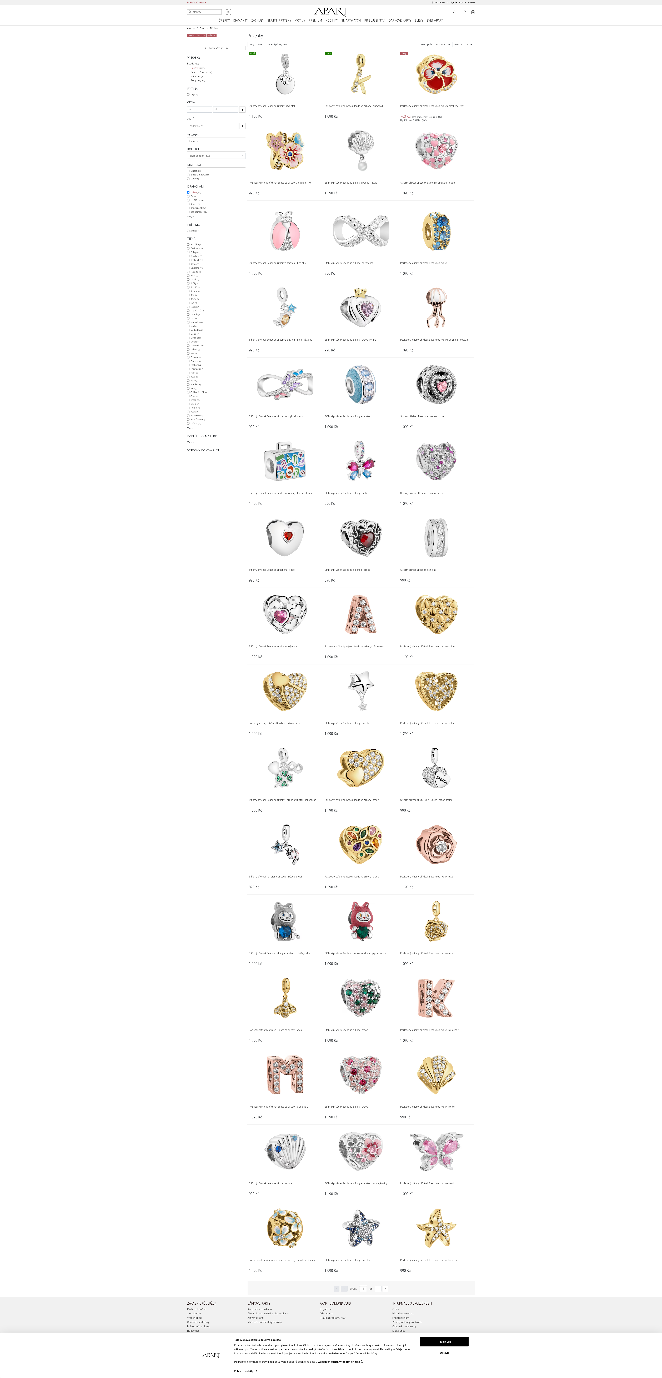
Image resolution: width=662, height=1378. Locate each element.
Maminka (196, 322)
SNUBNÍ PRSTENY (279, 20)
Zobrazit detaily (243, 1371)
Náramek (197, 76)
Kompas (195, 291)
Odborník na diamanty (404, 1326)
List (193, 318)
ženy (194, 230)
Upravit (444, 1352)
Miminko (195, 337)
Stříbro (195, 171)
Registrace (326, 1309)
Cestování (196, 248)
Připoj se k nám (400, 1317)
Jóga (194, 275)
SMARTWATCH (351, 20)
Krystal (195, 204)
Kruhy (194, 299)
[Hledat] (190, 12)
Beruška (195, 244)
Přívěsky (198, 68)
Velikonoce (196, 415)
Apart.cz (191, 28)
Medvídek (196, 330)
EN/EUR (462, 2)
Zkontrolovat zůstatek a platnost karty (268, 1313)
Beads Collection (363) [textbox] (199, 156)
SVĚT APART (435, 20)
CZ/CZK (453, 2)
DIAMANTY (240, 20)
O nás (395, 1309)
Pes (193, 353)
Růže (194, 376)
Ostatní (195, 178)
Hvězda (195, 271)
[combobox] (216, 156)
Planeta (195, 361)
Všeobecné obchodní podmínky (265, 1322)
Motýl (194, 341)
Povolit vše (444, 1341)
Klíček (194, 279)
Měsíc (194, 334)
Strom (194, 404)
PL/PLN (471, 2)
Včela (194, 411)
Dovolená (196, 267)
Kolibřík (195, 287)
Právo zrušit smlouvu (198, 1326)
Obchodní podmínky (198, 1322)
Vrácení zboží (194, 1317)
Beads (202, 28)
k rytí (194, 94)
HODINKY (331, 20)
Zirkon (195, 192)
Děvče (194, 264)
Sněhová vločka (199, 392)
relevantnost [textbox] (440, 44)
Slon (193, 388)
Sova (194, 396)
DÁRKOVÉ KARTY (400, 20)
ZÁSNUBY (257, 20)
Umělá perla (197, 200)
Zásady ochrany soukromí (407, 1322)
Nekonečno (197, 345)
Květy (194, 306)
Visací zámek (198, 419)
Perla (194, 196)
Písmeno (196, 357)
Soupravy (198, 80)
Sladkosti (196, 384)
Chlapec (195, 252)
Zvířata (195, 423)
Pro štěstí (196, 369)
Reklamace (193, 1330)
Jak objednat (194, 1313)
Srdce (194, 400)
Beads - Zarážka (201, 72)
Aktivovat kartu (256, 1317)
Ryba (194, 380)
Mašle (194, 326)
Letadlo (195, 314)
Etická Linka (398, 1330)
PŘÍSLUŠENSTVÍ (374, 20)
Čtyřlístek (196, 260)
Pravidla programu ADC (332, 1317)
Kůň (193, 302)
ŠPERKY (224, 20)
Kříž (193, 295)
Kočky (194, 283)
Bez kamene (198, 212)
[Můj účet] (454, 11)
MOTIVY (300, 20)
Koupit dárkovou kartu (260, 1309)
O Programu (326, 1313)
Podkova (195, 365)
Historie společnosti (403, 1313)
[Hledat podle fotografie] (228, 12)
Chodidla (196, 256)
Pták (194, 372)
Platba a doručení (196, 1309)
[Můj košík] (473, 12)
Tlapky (195, 407)
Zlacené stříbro (199, 174)
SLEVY (419, 20)
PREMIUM (315, 20)
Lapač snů (197, 310)
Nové (260, 44)
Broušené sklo (198, 208)
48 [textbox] (467, 44)
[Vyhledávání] (242, 110)
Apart (195, 141)
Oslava (195, 349)
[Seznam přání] (464, 11)
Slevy (251, 44)
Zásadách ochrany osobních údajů (340, 1361)
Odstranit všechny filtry (217, 48)
